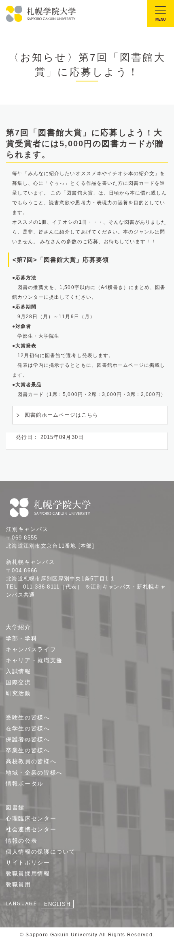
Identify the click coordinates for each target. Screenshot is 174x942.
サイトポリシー (28, 862)
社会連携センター (31, 829)
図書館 (15, 807)
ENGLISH (57, 904)
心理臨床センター (31, 818)
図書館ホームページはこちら (62, 415)
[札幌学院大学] (41, 14)
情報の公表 (21, 840)
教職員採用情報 (28, 873)
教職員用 (18, 884)
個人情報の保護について (40, 851)
